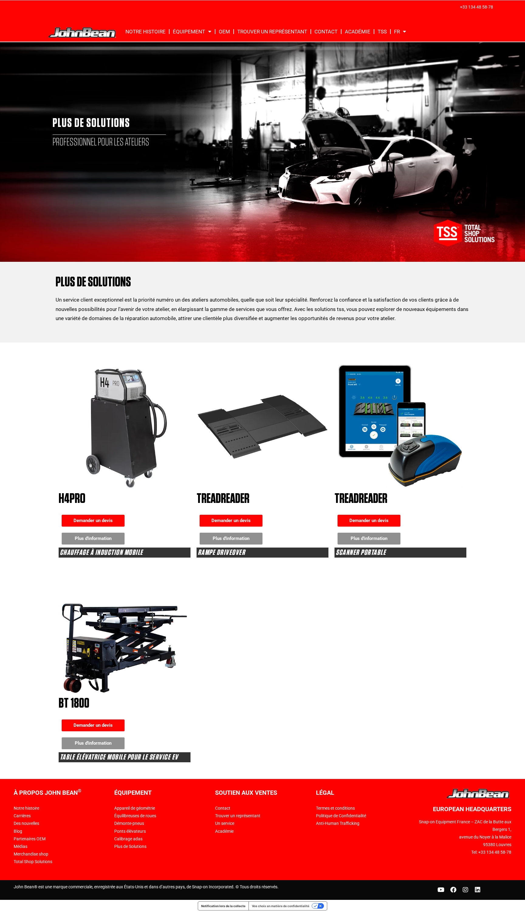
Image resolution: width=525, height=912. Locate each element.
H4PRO (72, 499)
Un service (224, 823)
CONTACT (326, 32)
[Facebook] (453, 890)
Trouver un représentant (237, 815)
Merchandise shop (31, 854)
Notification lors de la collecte (223, 906)
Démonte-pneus (129, 823)
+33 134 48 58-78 (476, 7)
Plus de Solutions (130, 846)
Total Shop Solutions (33, 861)
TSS (382, 32)
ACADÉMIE (357, 32)
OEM (224, 32)
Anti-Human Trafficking (337, 823)
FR (397, 32)
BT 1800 (74, 703)
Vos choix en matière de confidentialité (280, 906)
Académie (224, 831)
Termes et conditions (335, 808)
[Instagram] (465, 890)
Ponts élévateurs (130, 831)
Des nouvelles (26, 823)
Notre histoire (145, 32)
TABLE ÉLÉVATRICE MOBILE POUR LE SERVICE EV (119, 757)
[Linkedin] (478, 890)
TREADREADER (223, 499)
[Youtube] (441, 890)
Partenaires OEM (30, 838)
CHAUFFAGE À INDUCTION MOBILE (101, 552)
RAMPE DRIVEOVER (221, 552)
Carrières (22, 815)
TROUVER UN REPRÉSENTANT (272, 32)
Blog (18, 831)
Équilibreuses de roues (135, 815)
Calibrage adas (128, 838)
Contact (222, 808)
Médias (20, 846)
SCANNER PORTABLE (361, 552)
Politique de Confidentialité (341, 815)
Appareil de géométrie (134, 808)
